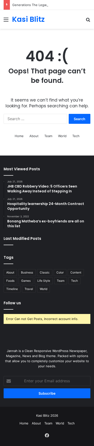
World (62, 136)
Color (60, 272)
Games (26, 280)
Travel (29, 289)
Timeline (12, 289)
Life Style (43, 280)
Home (19, 136)
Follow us (12, 302)
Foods (10, 280)
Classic (45, 272)
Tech (76, 136)
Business (27, 272)
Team (48, 136)
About (34, 136)
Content (75, 272)
